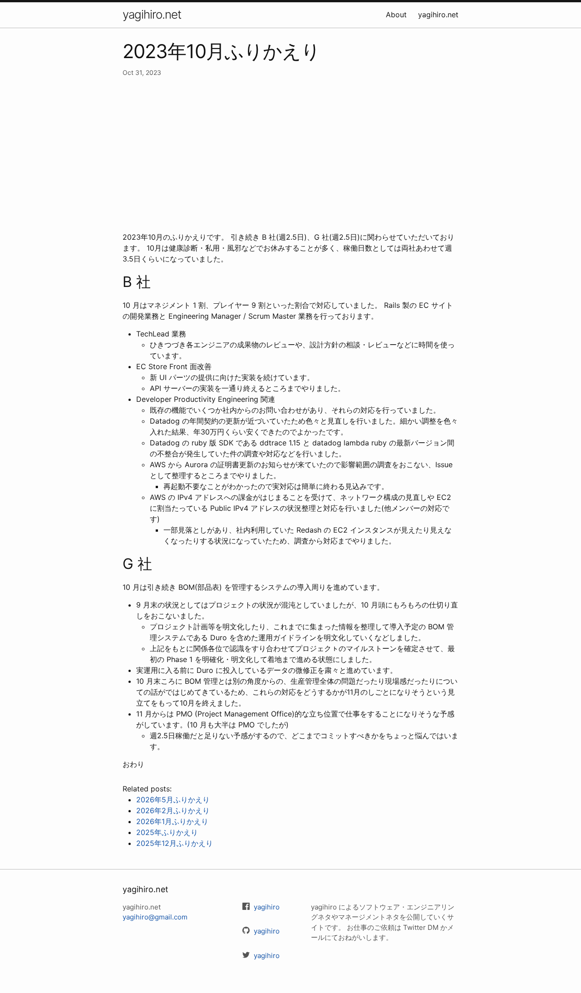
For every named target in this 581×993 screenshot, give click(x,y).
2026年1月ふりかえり (172, 821)
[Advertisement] (290, 154)
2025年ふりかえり (167, 832)
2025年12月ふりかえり (174, 843)
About (396, 14)
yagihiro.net (152, 14)
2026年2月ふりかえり (173, 810)
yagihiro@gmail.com (155, 917)
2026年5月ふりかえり (173, 799)
